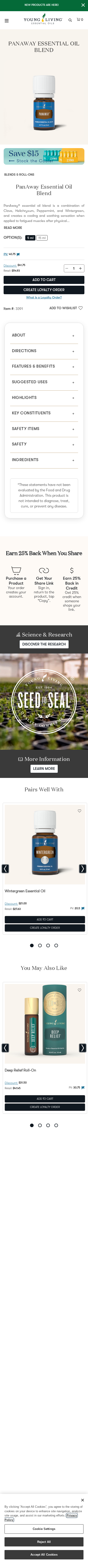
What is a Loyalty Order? (44, 297)
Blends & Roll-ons (19, 174)
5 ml (30, 238)
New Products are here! (42, 4)
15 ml (42, 238)
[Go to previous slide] (5, 869)
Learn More (44, 769)
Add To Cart (45, 919)
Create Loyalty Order (44, 290)
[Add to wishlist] (79, 810)
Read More (13, 228)
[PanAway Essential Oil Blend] (44, 100)
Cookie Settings (44, 1529)
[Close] (83, 1500)
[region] (44, 1528)
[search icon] (71, 19)
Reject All (44, 1542)
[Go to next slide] (82, 869)
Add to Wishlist (63, 308)
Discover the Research (44, 644)
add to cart (44, 280)
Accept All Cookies (43, 1554)
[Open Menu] (7, 20)
